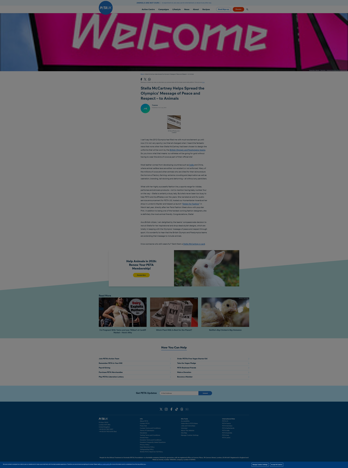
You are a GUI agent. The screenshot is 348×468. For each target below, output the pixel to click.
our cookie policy (105, 464)
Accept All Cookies (276, 464)
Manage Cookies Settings (260, 464)
